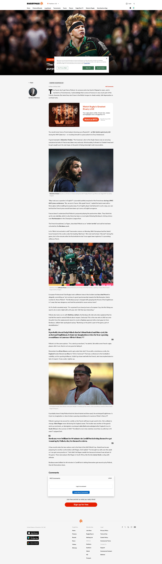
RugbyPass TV (79, 8)
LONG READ (51, 60)
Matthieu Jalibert (73, 315)
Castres (83, 320)
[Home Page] (35, 3)
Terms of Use (103, 534)
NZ (87, 554)
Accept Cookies (101, 68)
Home (73, 530)
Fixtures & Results (37, 8)
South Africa (53, 429)
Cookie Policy (104, 537)
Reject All (88, 68)
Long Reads (48, 8)
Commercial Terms (105, 541)
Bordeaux (62, 226)
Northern (88, 544)
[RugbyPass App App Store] (43, 533)
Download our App (102, 8)
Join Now (89, 530)
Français (88, 558)
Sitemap (74, 548)
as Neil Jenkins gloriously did (100, 132)
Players (71, 8)
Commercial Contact (106, 551)
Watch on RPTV (91, 119)
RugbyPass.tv (90, 534)
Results (74, 537)
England (51, 354)
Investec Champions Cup (56, 83)
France (97, 90)
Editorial (102, 554)
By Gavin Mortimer (34, 98)
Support (102, 548)
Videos (74, 544)
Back (31, 82)
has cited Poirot (103, 294)
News (28, 8)
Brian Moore (63, 351)
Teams (65, 8)
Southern (88, 548)
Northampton (56, 218)
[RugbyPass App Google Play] (43, 538)
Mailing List (89, 537)
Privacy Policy (104, 530)
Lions (61, 135)
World (88, 551)
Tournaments (56, 8)
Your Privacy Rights (62, 68)
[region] (81, 64)
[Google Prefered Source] (43, 543)
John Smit (82, 426)
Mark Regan (58, 423)
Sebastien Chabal (66, 140)
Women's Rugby (90, 8)
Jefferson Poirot (62, 287)
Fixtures (74, 534)
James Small (97, 455)
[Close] (107, 58)
